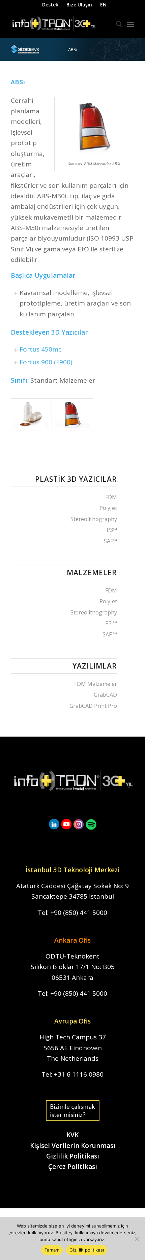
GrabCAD (105, 694)
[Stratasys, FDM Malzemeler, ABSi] (31, 414)
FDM (111, 497)
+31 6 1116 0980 (79, 1074)
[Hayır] (136, 1238)
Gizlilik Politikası (72, 1156)
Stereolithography (93, 519)
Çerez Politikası (72, 1166)
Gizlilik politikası (86, 1250)
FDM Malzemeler (95, 684)
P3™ (112, 530)
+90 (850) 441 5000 (78, 912)
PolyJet (108, 508)
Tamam (52, 1250)
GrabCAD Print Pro (93, 706)
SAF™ (110, 541)
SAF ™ (110, 634)
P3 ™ (111, 623)
